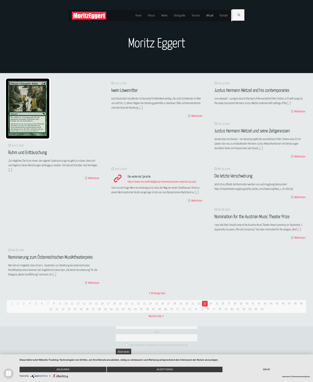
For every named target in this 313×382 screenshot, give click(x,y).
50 (51, 309)
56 (87, 309)
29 (180, 303)
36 (223, 303)
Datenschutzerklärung (301, 376)
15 (96, 303)
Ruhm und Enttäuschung (27, 153)
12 (78, 303)
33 (204, 303)
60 (111, 309)
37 (229, 303)
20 (126, 303)
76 (208, 309)
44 (271, 303)
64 (135, 309)
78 (220, 309)
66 (147, 309)
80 (232, 309)
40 (247, 303)
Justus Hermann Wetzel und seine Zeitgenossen (252, 131)
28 (174, 303)
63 (129, 309)
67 (153, 309)
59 (105, 309)
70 (171, 309)
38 (235, 303)
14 (90, 303)
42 (259, 303)
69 (165, 309)
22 (138, 303)
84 (256, 309)
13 (84, 303)
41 (253, 303)
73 (189, 309)
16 (102, 303)
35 (217, 303)
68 (159, 309)
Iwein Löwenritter (124, 90)
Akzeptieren (164, 369)
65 (141, 309)
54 (75, 309)
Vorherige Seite (158, 293)
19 (120, 303)
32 (198, 303)
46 (283, 303)
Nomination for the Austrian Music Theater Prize (251, 217)
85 (262, 309)
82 (244, 309)
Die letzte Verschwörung (233, 176)
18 (114, 303)
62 (123, 309)
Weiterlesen (93, 178)
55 (81, 309)
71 (177, 309)
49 (301, 303)
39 (241, 303)
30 (186, 303)
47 (289, 303)
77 (214, 309)
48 (295, 303)
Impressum (286, 376)
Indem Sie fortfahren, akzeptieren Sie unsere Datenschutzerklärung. (158, 345)
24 (150, 303)
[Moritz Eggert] (89, 15)
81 (238, 309)
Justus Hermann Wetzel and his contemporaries (251, 90)
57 (93, 309)
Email (156, 332)
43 (265, 303)
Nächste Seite (155, 316)
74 (195, 309)
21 (132, 303)
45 (277, 303)
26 (162, 303)
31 (192, 303)
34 (210, 303)
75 (202, 309)
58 (99, 309)
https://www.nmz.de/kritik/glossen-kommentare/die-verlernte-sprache (162, 182)
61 (117, 309)
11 (72, 303)
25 (156, 303)
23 (144, 303)
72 (183, 309)
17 (108, 303)
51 (57, 309)
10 (66, 303)
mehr (266, 369)
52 (63, 309)
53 (69, 309)
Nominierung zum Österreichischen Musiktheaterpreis (50, 257)
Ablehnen (62, 369)
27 (168, 303)
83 (250, 309)
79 (226, 309)
